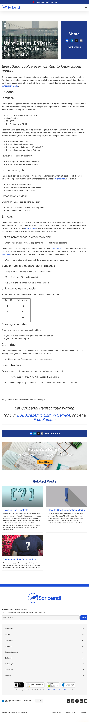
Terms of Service (64, 690)
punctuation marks (10, 86)
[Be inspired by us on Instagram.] (77, 701)
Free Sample (44, 419)
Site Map (84, 712)
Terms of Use (56, 712)
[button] (85, 7)
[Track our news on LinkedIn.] (81, 701)
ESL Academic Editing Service (43, 415)
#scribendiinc (74, 47)
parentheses (56, 248)
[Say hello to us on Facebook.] (72, 701)
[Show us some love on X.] (68, 701)
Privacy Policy (52, 690)
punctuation (30, 228)
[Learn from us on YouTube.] (85, 701)
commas (6, 254)
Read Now (44, 462)
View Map (39, 701)
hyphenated (60, 179)
